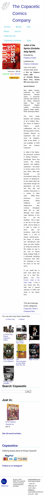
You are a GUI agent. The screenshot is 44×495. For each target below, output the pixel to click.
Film (29, 26)
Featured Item (29, 311)
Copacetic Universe (12, 40)
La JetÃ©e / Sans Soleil (20, 342)
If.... (30, 341)
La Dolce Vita (10, 319)
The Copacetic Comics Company (26, 13)
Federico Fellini (30, 57)
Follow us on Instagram (12, 465)
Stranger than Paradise (7, 382)
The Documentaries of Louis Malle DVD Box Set (21, 362)
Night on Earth (33, 359)
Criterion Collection (31, 63)
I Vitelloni (21, 319)
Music (6, 31)
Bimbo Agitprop (11, 422)
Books (19, 26)
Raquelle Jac (10, 424)
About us (4, 485)
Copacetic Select (30, 309)
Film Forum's (31, 280)
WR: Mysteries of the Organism (8, 360)
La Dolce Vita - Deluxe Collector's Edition (8, 337)
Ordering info (10, 35)
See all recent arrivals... (12, 433)
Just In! (17, 31)
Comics (7, 26)
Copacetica (10, 445)
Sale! (29, 40)
